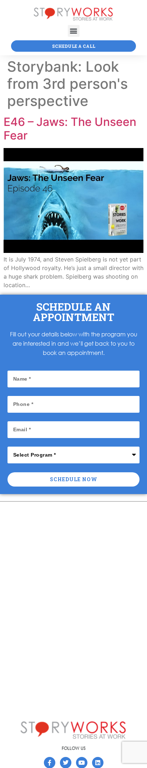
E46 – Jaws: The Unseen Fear (70, 128)
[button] (74, 31)
